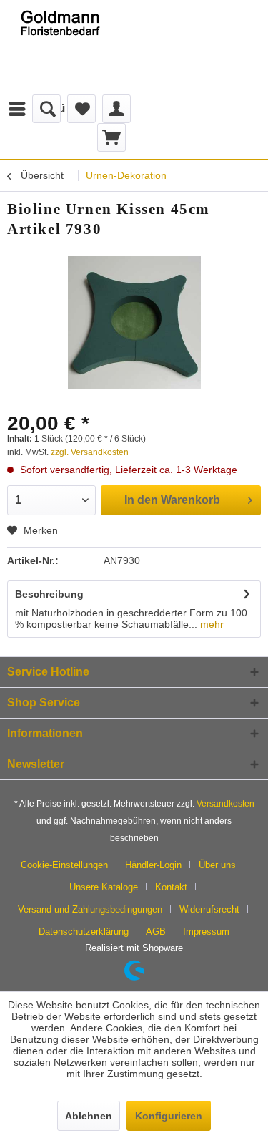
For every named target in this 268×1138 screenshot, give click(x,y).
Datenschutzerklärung (84, 931)
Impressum (206, 931)
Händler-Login (153, 865)
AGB (156, 931)
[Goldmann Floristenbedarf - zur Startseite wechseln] (67, 47)
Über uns (217, 865)
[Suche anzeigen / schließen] (46, 108)
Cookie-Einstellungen (64, 865)
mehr (210, 624)
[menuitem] (40, 108)
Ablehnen (88, 1116)
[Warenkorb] (111, 137)
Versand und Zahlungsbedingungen (90, 909)
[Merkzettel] (81, 108)
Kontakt (171, 887)
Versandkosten (225, 804)
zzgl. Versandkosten (90, 452)
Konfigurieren (168, 1116)
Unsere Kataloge (103, 887)
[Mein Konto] (116, 108)
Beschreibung (49, 594)
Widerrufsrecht (209, 909)
